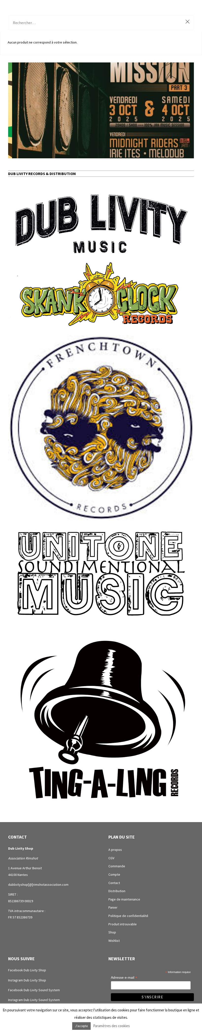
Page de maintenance (124, 899)
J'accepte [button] (81, 1026)
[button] (101, 110)
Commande (116, 866)
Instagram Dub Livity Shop (27, 980)
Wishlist (114, 940)
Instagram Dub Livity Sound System (34, 1000)
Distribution (116, 891)
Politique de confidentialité (128, 916)
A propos (115, 849)
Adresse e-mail (124, 977)
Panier (113, 907)
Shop (112, 932)
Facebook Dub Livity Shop (27, 970)
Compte (114, 874)
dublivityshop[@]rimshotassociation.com (38, 884)
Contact (114, 883)
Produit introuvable (122, 924)
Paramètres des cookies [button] (111, 1025)
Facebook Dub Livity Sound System (34, 990)
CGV (111, 858)
